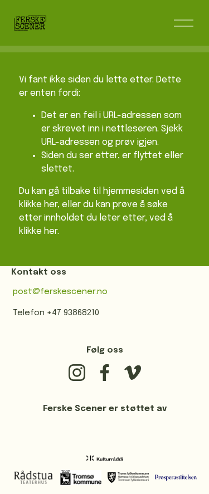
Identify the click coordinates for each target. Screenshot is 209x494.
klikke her (38, 204)
